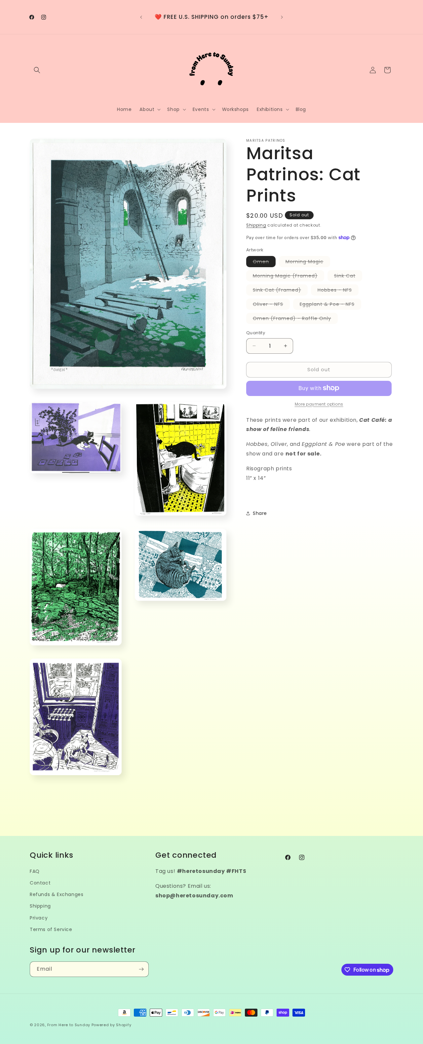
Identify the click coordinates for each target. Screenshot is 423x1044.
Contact (40, 883)
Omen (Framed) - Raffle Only (295, 319)
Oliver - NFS (271, 305)
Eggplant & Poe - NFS (330, 305)
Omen (264, 262)
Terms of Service (51, 929)
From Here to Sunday (68, 1024)
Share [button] (260, 513)
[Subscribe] (141, 969)
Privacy (39, 918)
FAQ (35, 871)
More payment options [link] (319, 404)
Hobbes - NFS (338, 291)
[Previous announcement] (141, 17)
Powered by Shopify (112, 1024)
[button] (37, 70)
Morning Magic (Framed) (288, 276)
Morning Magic (308, 262)
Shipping (256, 225)
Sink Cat (348, 276)
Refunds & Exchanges (56, 894)
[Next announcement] (282, 17)
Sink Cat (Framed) (280, 291)
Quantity (255, 333)
